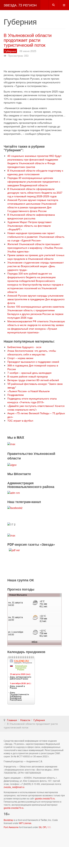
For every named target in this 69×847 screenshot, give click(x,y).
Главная (12, 720)
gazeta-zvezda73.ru (45, 798)
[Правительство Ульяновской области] (12, 464)
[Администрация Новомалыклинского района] (13, 492)
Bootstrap (8, 819)
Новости (25, 720)
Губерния (39, 720)
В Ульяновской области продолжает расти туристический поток (28, 40)
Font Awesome (11, 827)
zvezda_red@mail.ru (14, 787)
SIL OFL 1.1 (45, 827)
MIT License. (25, 823)
